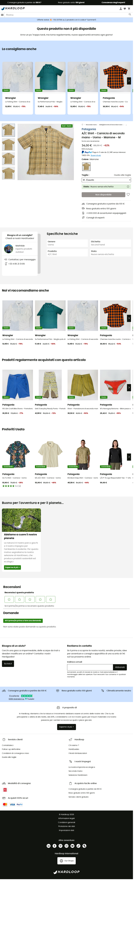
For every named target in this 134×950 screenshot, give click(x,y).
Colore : (90, 159)
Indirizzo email (74, 662)
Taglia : (85, 175)
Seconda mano (91, 124)
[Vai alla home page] (84, 125)
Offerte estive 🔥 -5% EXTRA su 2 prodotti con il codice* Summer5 (66, 20)
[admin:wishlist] (128, 194)
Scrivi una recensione (90, 141)
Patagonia (89, 129)
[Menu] (2, 14)
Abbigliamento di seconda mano (110, 124)
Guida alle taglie (122, 175)
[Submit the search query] (130, 15)
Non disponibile (103, 195)
